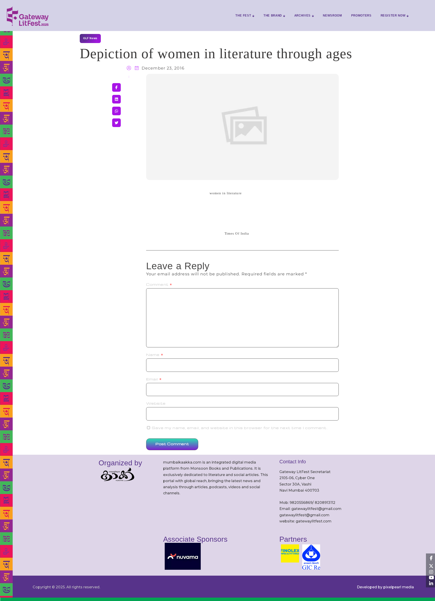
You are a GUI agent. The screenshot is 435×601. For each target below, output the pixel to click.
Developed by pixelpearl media (385, 587)
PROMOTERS (361, 15)
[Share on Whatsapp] (116, 111)
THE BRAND (272, 15)
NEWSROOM (332, 15)
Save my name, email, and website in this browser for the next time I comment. (240, 427)
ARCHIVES (302, 15)
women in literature (226, 193)
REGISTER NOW (393, 15)
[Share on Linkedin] (116, 99)
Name (154, 354)
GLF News (90, 38)
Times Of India (237, 233)
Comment (159, 284)
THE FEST (243, 15)
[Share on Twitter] (116, 122)
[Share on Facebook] (116, 87)
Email (154, 379)
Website (156, 403)
